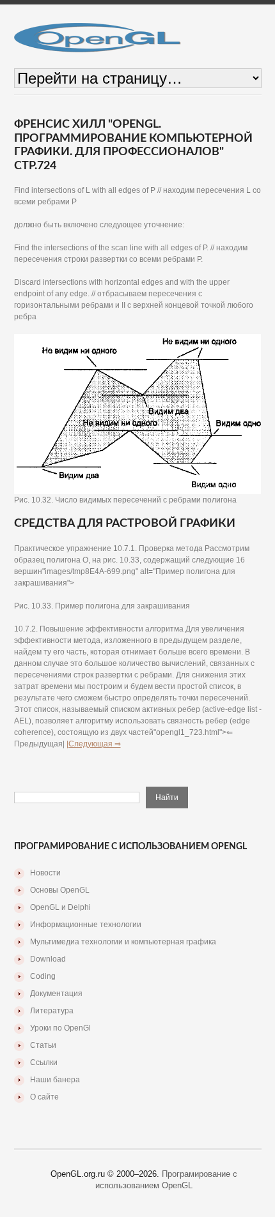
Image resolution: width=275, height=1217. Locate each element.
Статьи (43, 1045)
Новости (45, 872)
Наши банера (55, 1079)
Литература (52, 1010)
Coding (43, 976)
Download (48, 959)
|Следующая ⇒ (94, 743)
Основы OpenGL (60, 890)
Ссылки (44, 1062)
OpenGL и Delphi (60, 907)
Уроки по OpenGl (60, 1028)
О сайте (44, 1096)
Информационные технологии (85, 924)
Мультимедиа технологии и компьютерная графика (123, 941)
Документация (56, 993)
